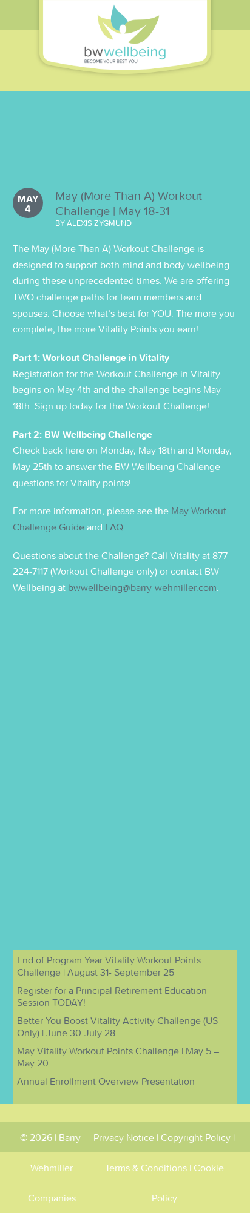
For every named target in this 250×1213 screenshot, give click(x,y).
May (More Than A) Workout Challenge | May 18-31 (128, 203)
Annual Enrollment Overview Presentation (106, 1081)
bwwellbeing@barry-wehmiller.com (142, 587)
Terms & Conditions (146, 1168)
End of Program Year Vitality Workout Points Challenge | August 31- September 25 (109, 966)
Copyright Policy (196, 1137)
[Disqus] (125, 759)
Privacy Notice (123, 1137)
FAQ (114, 527)
